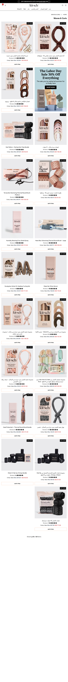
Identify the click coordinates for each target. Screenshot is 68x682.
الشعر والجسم (34, 9)
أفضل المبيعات (43, 9)
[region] (35, 1)
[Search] (62, 5)
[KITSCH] (34, 5)
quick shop (51, 64)
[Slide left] (19, 1)
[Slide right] (49, 1)
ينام (28, 9)
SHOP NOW (51, 87)
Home (65, 14)
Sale (24, 9)
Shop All (19, 9)
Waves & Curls (55, 14)
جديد (50, 9)
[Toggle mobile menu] (66, 5)
